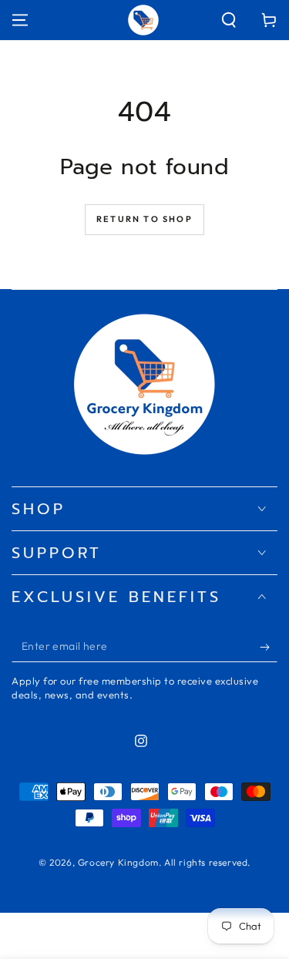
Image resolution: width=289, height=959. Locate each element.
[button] (229, 20)
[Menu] (20, 20)
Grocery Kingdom (118, 862)
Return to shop (144, 219)
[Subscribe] (268, 647)
